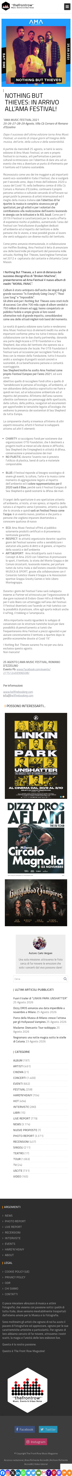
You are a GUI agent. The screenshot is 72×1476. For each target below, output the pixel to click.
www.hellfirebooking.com (18, 692)
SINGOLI (18, 1147)
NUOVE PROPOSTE (25, 1130)
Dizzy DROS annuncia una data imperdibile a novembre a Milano (35, 865)
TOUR (17, 1159)
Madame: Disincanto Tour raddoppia (34, 1027)
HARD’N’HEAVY (14, 1249)
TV (15, 1165)
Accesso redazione (13, 1460)
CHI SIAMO (11, 1288)
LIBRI (16, 1113)
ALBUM (17, 1060)
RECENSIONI (21, 1142)
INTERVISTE (21, 1107)
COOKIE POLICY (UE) (17, 1271)
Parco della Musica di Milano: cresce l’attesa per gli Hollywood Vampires (35, 913)
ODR (7, 1283)
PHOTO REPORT (23, 1136)
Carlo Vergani (45, 953)
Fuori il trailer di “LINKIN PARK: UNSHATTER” (33, 795)
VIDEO (17, 1176)
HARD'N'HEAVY (22, 1095)
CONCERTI (19, 1078)
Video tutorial (41, 1464)
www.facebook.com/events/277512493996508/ (27, 671)
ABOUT (9, 1255)
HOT (16, 1101)
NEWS (63, 22)
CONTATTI (11, 1294)
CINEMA (18, 1072)
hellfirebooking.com (22, 695)
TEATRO (18, 1153)
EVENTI (18, 1084)
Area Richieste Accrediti (36, 1460)
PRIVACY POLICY (15, 1277)
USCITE (17, 1171)
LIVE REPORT (21, 1118)
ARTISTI (18, 1066)
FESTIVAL (19, 1089)
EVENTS (10, 1244)
